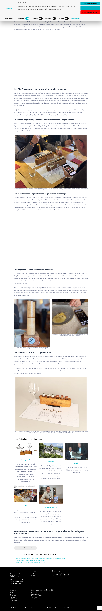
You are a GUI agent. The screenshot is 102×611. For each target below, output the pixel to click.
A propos (35, 574)
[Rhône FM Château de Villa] (51, 450)
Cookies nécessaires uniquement (90, 12)
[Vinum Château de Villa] (25, 493)
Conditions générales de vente (38, 608)
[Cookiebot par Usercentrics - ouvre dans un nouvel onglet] (9, 19)
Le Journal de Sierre (51, 507)
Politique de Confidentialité (66, 608)
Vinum (26, 505)
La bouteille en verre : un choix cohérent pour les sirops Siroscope (30, 560)
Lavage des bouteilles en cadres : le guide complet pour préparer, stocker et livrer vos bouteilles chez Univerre (40, 558)
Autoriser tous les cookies (90, 3)
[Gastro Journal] (25, 449)
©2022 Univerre (14, 608)
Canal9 (76, 463)
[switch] (41, 18)
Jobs (34, 575)
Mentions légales (24, 608)
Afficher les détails (75, 18)
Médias (34, 577)
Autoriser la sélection (90, 8)
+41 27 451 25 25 (18, 581)
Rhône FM (51, 462)
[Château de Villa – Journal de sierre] (51, 494)
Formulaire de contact (18, 580)
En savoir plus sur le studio (25, 548)
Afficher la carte (17, 583)
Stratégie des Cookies (52, 608)
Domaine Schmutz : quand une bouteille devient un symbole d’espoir (30, 562)
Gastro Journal (25, 460)
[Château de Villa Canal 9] (76, 451)
